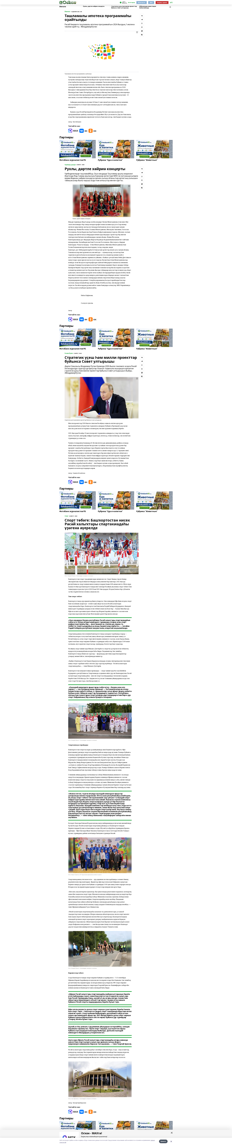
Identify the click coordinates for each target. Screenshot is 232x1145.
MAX (151, 2)
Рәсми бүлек (69, 353)
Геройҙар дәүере (70, 165)
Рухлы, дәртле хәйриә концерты (93, 6)
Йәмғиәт (68, 11)
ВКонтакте (141, 2)
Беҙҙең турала (162, 2)
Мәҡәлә (62, 7)
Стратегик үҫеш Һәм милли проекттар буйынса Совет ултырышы (124, 7)
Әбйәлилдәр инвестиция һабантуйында (147, 7)
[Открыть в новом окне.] (73, 131)
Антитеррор (131, 2)
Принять (163, 1141)
